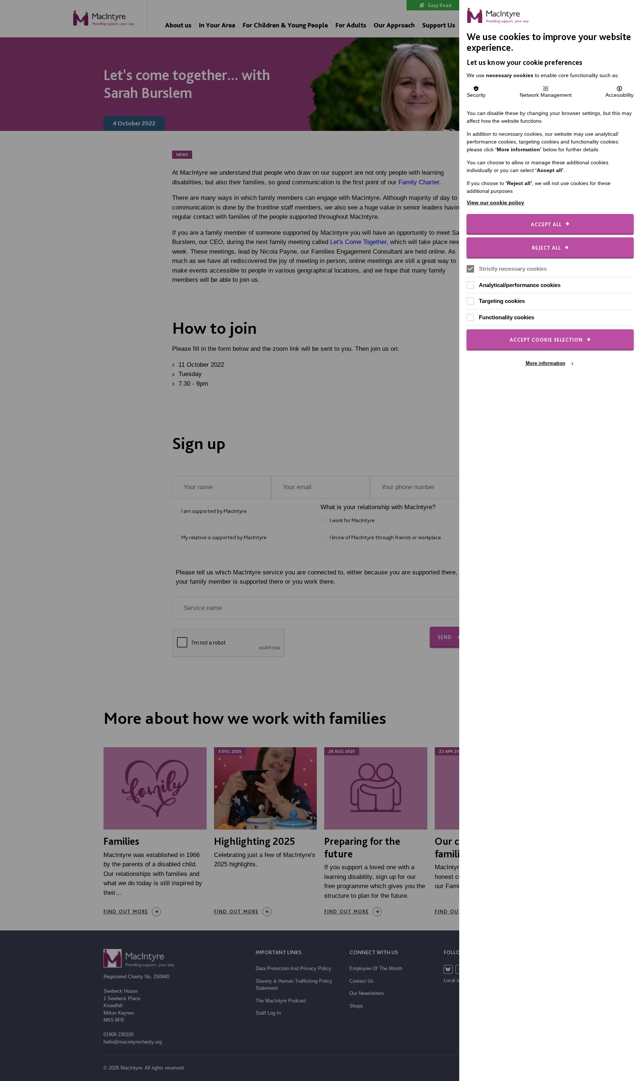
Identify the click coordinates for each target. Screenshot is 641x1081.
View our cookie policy (495, 202)
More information (545, 363)
